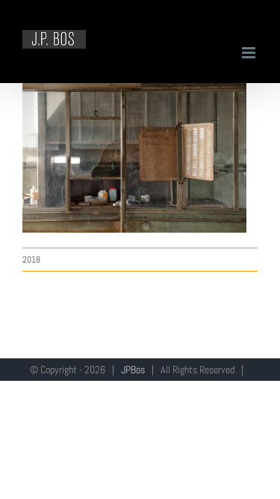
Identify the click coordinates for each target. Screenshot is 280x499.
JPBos (133, 369)
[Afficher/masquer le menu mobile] (250, 53)
